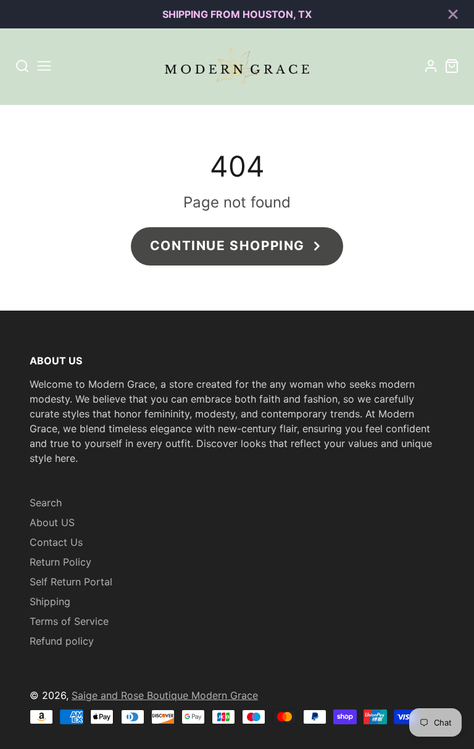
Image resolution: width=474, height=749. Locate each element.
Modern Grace (224, 695)
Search (46, 502)
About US (52, 522)
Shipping (50, 601)
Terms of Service (69, 621)
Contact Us (56, 542)
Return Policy (60, 562)
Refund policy (62, 641)
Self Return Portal (71, 581)
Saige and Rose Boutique (131, 695)
